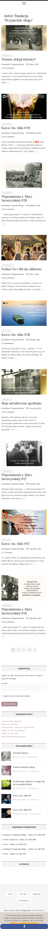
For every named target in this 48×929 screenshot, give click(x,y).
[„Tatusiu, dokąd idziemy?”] (8, 83)
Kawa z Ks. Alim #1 (22, 795)
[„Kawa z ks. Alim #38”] (15, 358)
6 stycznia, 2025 (34, 484)
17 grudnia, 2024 (34, 549)
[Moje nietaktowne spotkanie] (24, 370)
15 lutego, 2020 (19, 800)
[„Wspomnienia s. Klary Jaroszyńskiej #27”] (24, 499)
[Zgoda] (45, 920)
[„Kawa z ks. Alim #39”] (36, 151)
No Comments (8, 68)
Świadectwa (7, 55)
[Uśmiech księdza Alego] (6, 767)
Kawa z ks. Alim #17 (22, 809)
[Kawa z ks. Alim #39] (24, 95)
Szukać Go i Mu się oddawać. (21, 269)
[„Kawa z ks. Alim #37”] (33, 564)
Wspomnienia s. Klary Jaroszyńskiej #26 (16, 611)
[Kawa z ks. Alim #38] (24, 302)
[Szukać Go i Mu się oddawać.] (24, 236)
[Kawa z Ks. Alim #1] (6, 795)
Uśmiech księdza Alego (24, 767)
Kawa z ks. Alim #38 (15, 335)
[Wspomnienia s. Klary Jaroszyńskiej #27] (24, 442)
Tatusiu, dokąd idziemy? (18, 59)
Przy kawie (6, 124)
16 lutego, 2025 (34, 340)
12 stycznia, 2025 (34, 408)
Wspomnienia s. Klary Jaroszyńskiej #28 (16, 198)
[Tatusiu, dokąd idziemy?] (24, 26)
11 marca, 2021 (19, 788)
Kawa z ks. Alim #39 (15, 128)
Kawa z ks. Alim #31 (37, 849)
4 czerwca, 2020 (20, 771)
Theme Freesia (37, 910)
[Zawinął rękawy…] (6, 753)
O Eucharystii (7, 265)
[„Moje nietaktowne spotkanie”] (16, 430)
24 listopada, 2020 (20, 814)
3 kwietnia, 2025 (34, 205)
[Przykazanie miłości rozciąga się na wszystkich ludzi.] (6, 781)
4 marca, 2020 (19, 757)
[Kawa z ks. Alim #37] (24, 511)
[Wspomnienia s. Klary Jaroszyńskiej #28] (24, 164)
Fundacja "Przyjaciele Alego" (13, 64)
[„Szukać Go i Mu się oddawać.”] (43, 290)
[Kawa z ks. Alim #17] (6, 810)
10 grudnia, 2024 (34, 618)
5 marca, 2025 (33, 274)
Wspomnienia (7, 193)
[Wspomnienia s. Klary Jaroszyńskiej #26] (24, 576)
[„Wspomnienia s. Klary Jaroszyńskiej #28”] (3, 224)
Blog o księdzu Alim (11, 910)
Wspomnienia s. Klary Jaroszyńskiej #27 (16, 477)
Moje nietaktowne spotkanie (21, 403)
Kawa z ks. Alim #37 (15, 544)
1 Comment (7, 552)
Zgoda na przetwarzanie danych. (17, 696)
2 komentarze (8, 343)
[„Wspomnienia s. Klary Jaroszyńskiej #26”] (3, 637)
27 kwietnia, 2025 (34, 133)
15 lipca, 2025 (33, 64)
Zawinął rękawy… (21, 753)
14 (30, 649)
